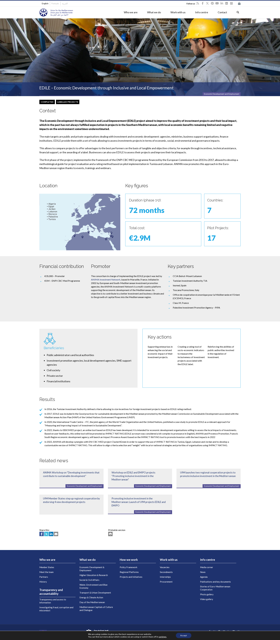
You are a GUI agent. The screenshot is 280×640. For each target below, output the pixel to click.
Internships (165, 577)
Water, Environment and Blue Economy (93, 586)
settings (162, 636)
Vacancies (164, 567)
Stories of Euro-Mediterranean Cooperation (215, 588)
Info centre (201, 12)
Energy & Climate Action (91, 597)
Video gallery (206, 599)
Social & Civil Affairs (89, 580)
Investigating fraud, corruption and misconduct (56, 609)
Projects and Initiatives (131, 577)
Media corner (206, 567)
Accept (183, 635)
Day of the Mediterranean (92, 602)
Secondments (166, 572)
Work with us (178, 12)
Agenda (204, 577)
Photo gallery (207, 594)
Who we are (131, 12)
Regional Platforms (129, 572)
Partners (43, 577)
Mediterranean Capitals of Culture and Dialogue (96, 608)
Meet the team (46, 572)
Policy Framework (128, 567)
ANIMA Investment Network (105, 279)
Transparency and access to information (52, 601)
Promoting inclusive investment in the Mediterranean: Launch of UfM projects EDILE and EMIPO (139, 502)
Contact (222, 12)
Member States (46, 567)
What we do (154, 12)
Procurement (166, 581)
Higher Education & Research (93, 575)
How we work (129, 559)
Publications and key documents (215, 581)
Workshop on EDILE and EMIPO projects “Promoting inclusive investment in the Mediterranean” (133, 476)
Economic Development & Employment (91, 569)
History (43, 581)
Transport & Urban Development (95, 592)
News (202, 572)
